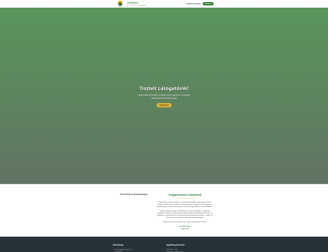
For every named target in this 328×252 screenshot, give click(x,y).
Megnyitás (164, 105)
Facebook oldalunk (193, 4)
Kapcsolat (208, 4)
